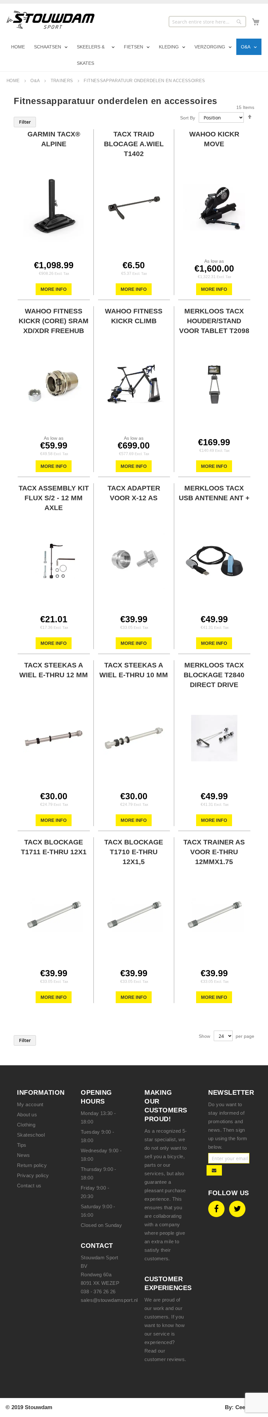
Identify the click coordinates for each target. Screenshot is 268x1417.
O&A (35, 80)
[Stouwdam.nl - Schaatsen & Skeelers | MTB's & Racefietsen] (50, 20)
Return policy (32, 1165)
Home (14, 80)
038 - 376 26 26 (98, 1291)
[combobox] (207, 21)
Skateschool (31, 1135)
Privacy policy (33, 1175)
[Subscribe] (214, 1170)
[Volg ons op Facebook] (216, 1208)
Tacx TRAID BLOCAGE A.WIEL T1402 (134, 143)
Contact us (29, 1185)
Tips (21, 1145)
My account (30, 1104)
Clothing (26, 1124)
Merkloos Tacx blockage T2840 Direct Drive (214, 674)
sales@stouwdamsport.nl (109, 1300)
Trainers (63, 80)
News (23, 1155)
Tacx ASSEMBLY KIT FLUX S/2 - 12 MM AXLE (54, 497)
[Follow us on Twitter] (237, 1208)
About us (27, 1114)
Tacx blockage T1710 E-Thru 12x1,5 (133, 851)
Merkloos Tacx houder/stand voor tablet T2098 (214, 320)
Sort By (187, 117)
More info (54, 289)
